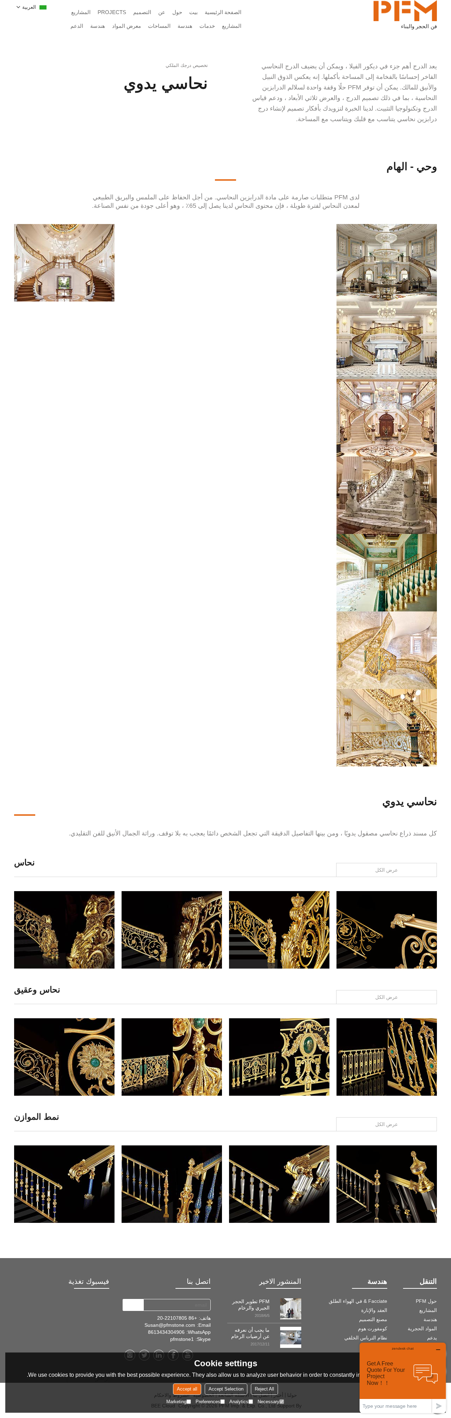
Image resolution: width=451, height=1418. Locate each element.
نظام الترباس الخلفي (365, 1338)
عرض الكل (386, 870)
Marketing (176, 1401)
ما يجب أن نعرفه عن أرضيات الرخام (250, 1333)
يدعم (432, 1338)
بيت (193, 12)
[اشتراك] (133, 1305)
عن (161, 12)
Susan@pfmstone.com (169, 1325)
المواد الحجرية (422, 1328)
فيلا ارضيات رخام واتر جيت (64, 929)
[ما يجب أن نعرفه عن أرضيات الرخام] (290, 1337)
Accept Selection (226, 1389)
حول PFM (426, 1301)
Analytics (238, 1401)
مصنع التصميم (373, 1319)
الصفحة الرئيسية (223, 12)
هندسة (185, 26)
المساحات (159, 26)
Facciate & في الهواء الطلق (358, 1301)
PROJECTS (112, 12)
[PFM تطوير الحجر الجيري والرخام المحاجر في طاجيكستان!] (290, 1308)
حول (177, 12)
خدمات (207, 26)
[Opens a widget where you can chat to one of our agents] (403, 1378)
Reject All (264, 1389)
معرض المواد (126, 26)
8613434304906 (166, 1332)
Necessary (268, 1401)
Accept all (187, 1389)
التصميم (142, 12)
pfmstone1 (182, 1339)
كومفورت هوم (372, 1328)
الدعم (76, 26)
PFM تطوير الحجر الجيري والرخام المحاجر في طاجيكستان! (251, 1305)
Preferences (208, 1401)
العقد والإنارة (374, 1310)
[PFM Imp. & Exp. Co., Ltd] (405, 10)
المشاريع (81, 12)
